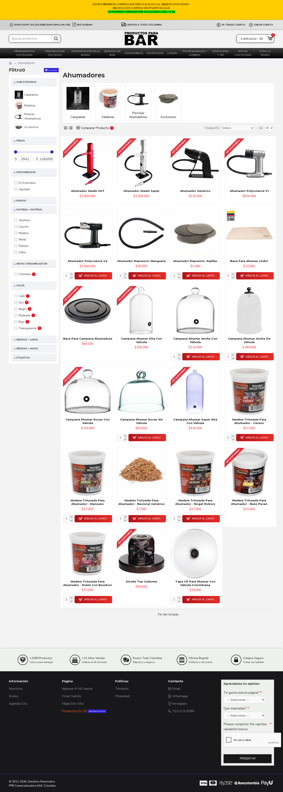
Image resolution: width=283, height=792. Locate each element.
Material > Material (29, 209)
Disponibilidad (26, 172)
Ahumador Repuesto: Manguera (141, 261)
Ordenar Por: (212, 128)
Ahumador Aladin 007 (87, 191)
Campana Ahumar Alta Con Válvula (141, 340)
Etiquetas (23, 357)
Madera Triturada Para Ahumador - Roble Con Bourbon (87, 583)
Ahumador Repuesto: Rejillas (195, 261)
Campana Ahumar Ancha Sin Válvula (249, 340)
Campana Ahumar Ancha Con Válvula (195, 340)
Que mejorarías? (235, 708)
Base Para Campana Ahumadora (87, 338)
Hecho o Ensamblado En (31, 263)
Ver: (261, 128)
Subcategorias (26, 82)
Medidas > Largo (27, 339)
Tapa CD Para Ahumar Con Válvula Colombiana (195, 583)
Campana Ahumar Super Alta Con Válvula (195, 421)
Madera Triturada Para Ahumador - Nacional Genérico (141, 502)
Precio (20, 140)
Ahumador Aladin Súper (141, 191)
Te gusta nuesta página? (241, 692)
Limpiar (52, 70)
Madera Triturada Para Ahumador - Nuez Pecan (249, 502)
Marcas (21, 200)
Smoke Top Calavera (141, 581)
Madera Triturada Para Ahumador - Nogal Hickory (195, 502)
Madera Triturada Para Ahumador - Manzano (88, 502)
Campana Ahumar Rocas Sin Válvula (141, 421)
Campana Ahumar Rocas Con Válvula (87, 421)
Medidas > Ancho (27, 348)
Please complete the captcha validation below (245, 726)
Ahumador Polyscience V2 (87, 261)
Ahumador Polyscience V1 (249, 191)
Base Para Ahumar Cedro (249, 261)
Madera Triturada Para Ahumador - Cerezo (249, 421)
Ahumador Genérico (195, 191)
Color (20, 285)
